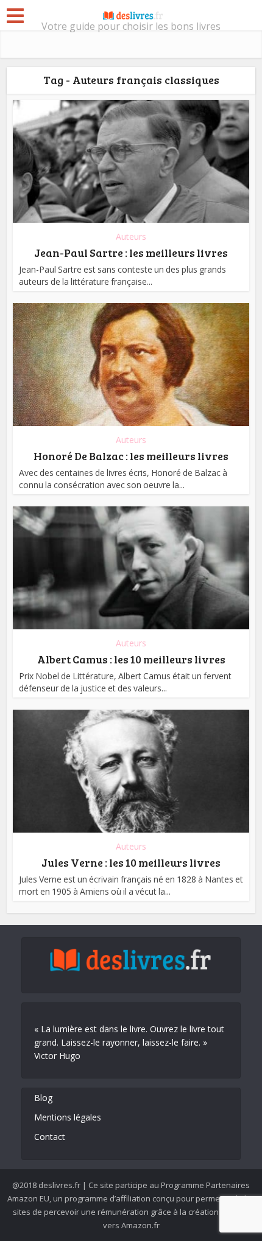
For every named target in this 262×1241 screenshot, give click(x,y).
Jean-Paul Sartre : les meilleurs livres (131, 252)
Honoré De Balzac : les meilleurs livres (131, 456)
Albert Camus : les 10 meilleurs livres (131, 659)
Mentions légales (67, 1117)
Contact (49, 1136)
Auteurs (131, 236)
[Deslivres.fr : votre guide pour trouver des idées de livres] (131, 14)
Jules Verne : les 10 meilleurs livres (131, 862)
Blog (43, 1097)
